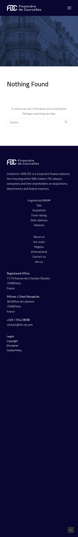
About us (39, 237)
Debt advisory (39, 220)
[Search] (39, 122)
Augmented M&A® (39, 200)
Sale (39, 205)
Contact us (39, 256)
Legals (10, 336)
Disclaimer (13, 345)
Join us (39, 262)
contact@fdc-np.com (20, 325)
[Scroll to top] (71, 529)
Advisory (39, 225)
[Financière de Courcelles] (23, 162)
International (39, 252)
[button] (66, 122)
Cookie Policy (14, 350)
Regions (39, 247)
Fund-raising (39, 215)
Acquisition (39, 210)
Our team (39, 242)
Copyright (12, 341)
